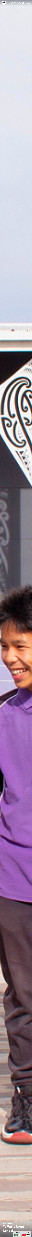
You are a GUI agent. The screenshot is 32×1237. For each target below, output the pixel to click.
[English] (20, 1235)
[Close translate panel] (29, 1233)
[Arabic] (16, 1235)
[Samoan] (24, 1235)
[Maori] (28, 1235)
